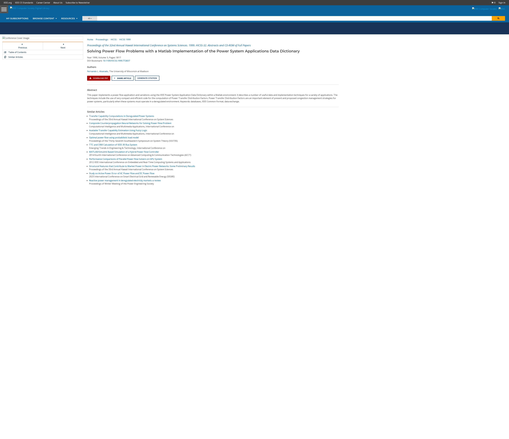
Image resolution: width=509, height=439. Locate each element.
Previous (22, 47)
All (89, 18)
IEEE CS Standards (24, 2)
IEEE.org (8, 2)
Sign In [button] (502, 2)
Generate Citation (147, 78)
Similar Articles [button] (15, 57)
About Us (57, 2)
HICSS (114, 39)
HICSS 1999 (125, 39)
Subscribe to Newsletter (78, 2)
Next (63, 47)
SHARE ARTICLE (124, 78)
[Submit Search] (498, 18)
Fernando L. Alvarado (97, 71)
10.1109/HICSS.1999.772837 (116, 60)
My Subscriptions (17, 18)
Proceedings (102, 39)
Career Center (43, 2)
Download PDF (100, 78)
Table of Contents (17, 52)
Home (90, 39)
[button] (493, 2)
